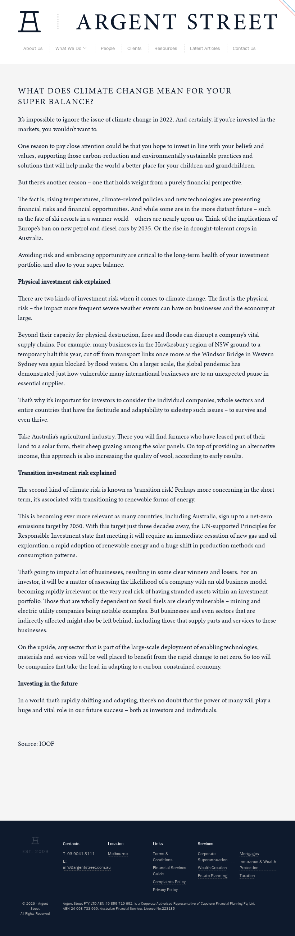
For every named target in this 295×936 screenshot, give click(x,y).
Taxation (247, 875)
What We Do (68, 48)
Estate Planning (212, 875)
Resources (165, 48)
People (108, 48)
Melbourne (118, 853)
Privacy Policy (165, 889)
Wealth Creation (212, 867)
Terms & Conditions (163, 856)
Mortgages (249, 853)
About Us (33, 48)
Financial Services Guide (169, 870)
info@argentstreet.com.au (87, 867)
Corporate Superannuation (213, 856)
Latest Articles (205, 48)
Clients (134, 48)
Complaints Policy (169, 881)
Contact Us (244, 48)
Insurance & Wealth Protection (258, 864)
